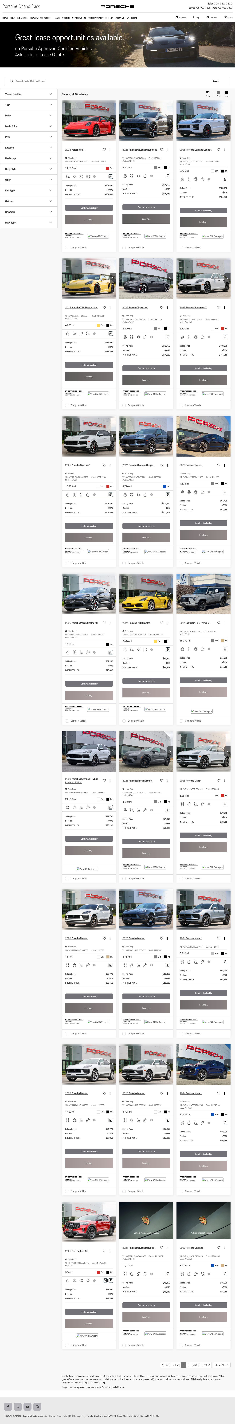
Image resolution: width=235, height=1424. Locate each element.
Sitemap (52, 1415)
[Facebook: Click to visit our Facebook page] (8, 1407)
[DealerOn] (13, 1416)
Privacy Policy (62, 1415)
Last (205, 1365)
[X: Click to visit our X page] (18, 1407)
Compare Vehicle (78, 247)
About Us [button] (120, 18)
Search (216, 81)
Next (195, 1365)
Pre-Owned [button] (22, 18)
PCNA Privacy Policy (77, 1415)
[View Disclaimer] (94, 176)
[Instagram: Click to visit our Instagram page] (38, 1407)
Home (5, 18)
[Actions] (110, 150)
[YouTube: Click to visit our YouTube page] (28, 1407)
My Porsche (132, 18)
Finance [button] (56, 18)
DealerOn (43, 1415)
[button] (113, 120)
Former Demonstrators (40, 18)
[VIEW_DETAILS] (146, 1220)
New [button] (12, 18)
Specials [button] (66, 18)
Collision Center (95, 18)
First (166, 1365)
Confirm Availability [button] (89, 208)
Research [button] (109, 18)
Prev (177, 1365)
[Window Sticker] (111, 1280)
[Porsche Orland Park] (117, 9)
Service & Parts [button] (79, 18)
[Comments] (111, 176)
